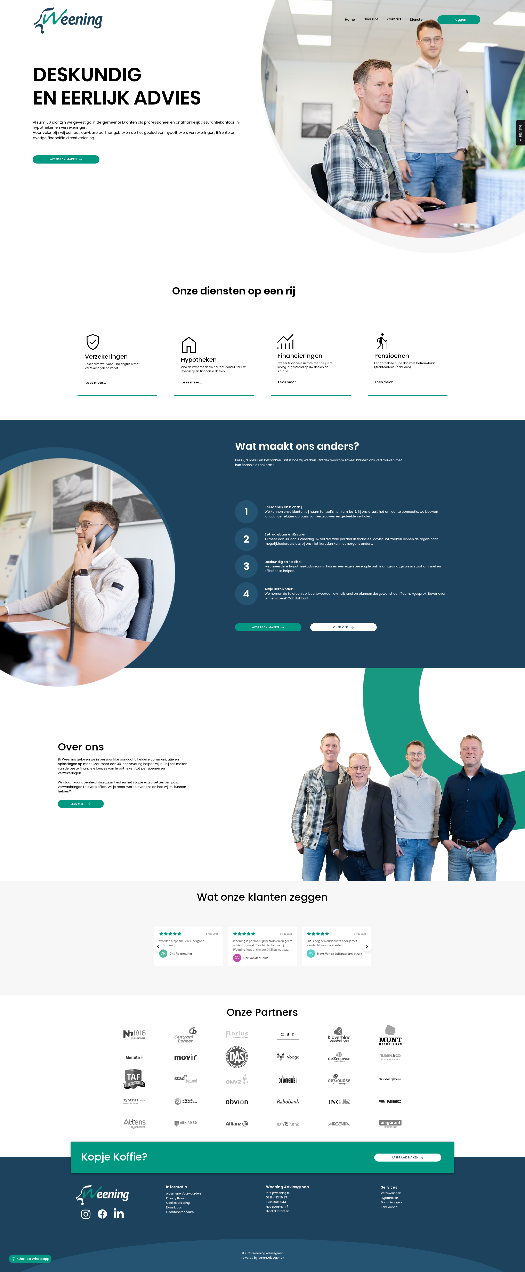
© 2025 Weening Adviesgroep (263, 1253)
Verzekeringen (391, 1193)
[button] (417, 19)
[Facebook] (102, 1214)
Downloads (174, 1207)
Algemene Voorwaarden (183, 1193)
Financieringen (391, 1202)
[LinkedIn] (119, 1214)
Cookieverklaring (178, 1203)
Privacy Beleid (176, 1198)
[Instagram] (86, 1214)
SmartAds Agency (271, 1258)
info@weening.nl (278, 1193)
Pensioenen (389, 1207)
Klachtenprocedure (180, 1212)
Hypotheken (389, 1198)
